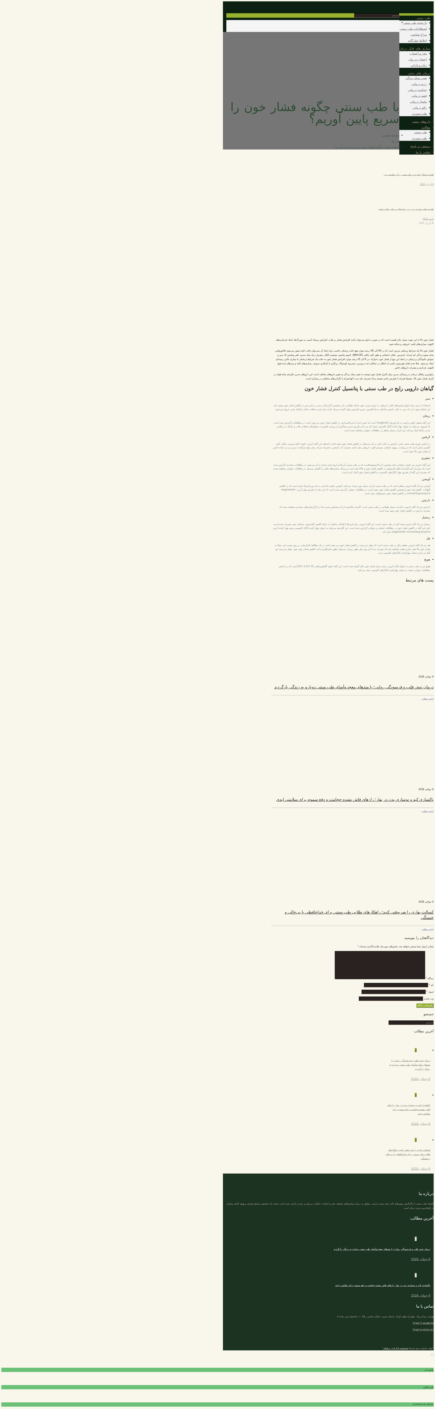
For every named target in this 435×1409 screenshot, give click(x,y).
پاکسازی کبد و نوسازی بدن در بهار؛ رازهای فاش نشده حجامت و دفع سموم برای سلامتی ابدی (355, 799)
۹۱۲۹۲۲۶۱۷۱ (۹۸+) (423, 1329)
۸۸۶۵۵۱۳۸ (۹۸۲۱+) (423, 1323)
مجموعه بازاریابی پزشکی (395, 1348)
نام (431, 985)
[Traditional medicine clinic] (433, 7)
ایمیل (430, 991)
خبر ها (395, 141)
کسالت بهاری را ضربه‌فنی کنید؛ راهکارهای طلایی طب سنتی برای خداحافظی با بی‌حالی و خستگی (359, 914)
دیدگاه (430, 978)
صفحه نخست (390, 135)
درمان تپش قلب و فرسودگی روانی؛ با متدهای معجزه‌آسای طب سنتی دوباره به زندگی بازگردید (354, 687)
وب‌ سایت (429, 998)
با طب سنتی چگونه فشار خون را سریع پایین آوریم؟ (366, 147)
